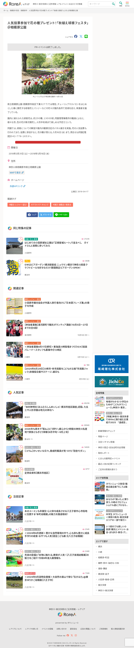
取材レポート (103, 453)
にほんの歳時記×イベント (109, 458)
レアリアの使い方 (31, 629)
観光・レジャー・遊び (18, 204)
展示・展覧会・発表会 (62, 204)
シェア (34, 214)
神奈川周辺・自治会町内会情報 (111, 447)
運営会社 (73, 629)
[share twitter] (81, 36)
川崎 (100, 552)
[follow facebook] (68, 635)
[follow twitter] (72, 635)
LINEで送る (63, 214)
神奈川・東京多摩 (105, 590)
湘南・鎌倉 (102, 568)
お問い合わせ (62, 629)
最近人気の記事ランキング (109, 464)
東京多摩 (102, 585)
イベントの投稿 (47, 629)
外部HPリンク (16, 186)
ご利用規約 (103, 629)
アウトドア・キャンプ (40, 204)
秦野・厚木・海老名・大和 (108, 563)
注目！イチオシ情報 (106, 442)
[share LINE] (86, 36)
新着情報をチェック (106, 431)
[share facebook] (75, 36)
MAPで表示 (15, 172)
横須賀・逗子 (103, 574)
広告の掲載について (88, 629)
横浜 (100, 546)
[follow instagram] (76, 635)
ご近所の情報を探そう (107, 469)
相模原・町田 (103, 557)
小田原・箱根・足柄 (106, 579)
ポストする (46, 214)
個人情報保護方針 (118, 629)
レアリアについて (15, 629)
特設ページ (103, 436)
